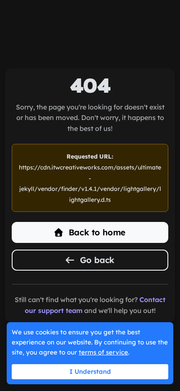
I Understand (90, 371)
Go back (95, 260)
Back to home (96, 232)
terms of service (103, 352)
